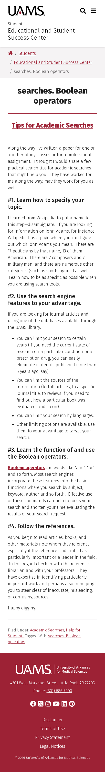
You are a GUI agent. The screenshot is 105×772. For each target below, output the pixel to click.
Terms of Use (52, 728)
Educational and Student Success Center (41, 34)
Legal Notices (52, 746)
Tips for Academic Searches (52, 125)
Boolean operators (26, 467)
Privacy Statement (52, 737)
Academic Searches (47, 630)
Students (16, 24)
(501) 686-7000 (59, 691)
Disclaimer (52, 720)
